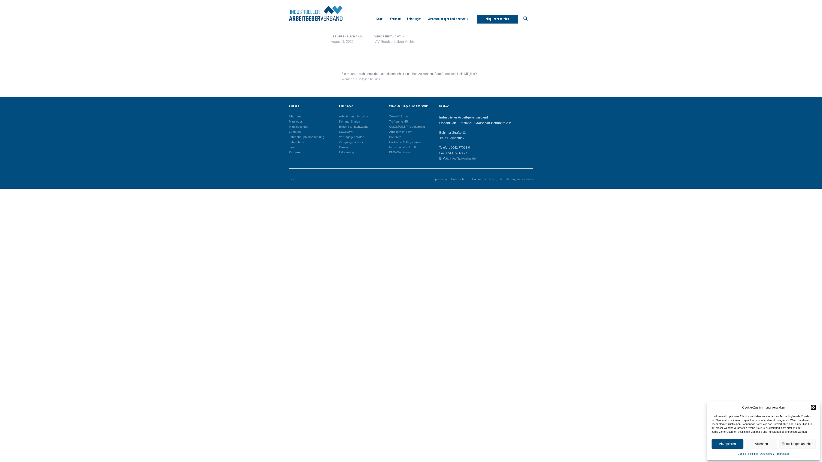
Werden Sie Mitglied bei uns (360, 79)
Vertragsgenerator (351, 137)
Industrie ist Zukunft (402, 147)
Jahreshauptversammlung (306, 137)
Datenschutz (767, 453)
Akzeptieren (727, 444)
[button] (813, 407)
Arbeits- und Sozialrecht (355, 116)
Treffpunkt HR (398, 121)
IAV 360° (395, 137)
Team (292, 147)
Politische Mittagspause (405, 142)
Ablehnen (761, 444)
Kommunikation (349, 121)
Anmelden (448, 74)
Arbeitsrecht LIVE (401, 131)
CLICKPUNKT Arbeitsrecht (407, 126)
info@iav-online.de (463, 158)
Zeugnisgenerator (351, 142)
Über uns (295, 116)
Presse (343, 147)
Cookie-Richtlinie (748, 453)
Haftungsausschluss (519, 179)
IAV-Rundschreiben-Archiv (394, 41)
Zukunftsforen (398, 116)
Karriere (294, 152)
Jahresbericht (298, 142)
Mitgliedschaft (298, 126)
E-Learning (346, 152)
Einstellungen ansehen (797, 444)
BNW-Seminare (399, 152)
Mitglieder (295, 121)
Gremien (295, 131)
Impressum (783, 453)
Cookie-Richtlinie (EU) (487, 179)
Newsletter (346, 131)
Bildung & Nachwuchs (353, 126)
